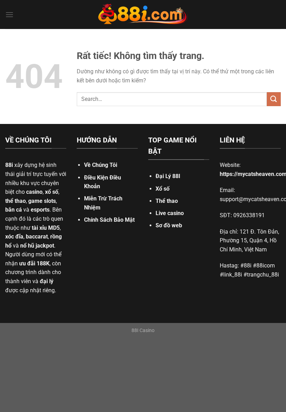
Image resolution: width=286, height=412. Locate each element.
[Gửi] (274, 99)
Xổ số (163, 188)
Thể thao (167, 201)
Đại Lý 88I (168, 176)
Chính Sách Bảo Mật (109, 219)
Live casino (170, 213)
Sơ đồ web (169, 225)
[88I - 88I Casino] (143, 14)
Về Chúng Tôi (100, 165)
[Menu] (9, 14)
